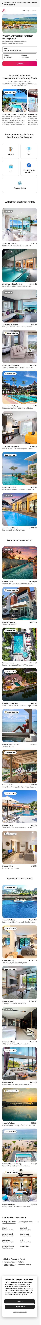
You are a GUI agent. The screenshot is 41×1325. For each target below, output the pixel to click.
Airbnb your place (29, 10)
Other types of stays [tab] (25, 1222)
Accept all (20, 1301)
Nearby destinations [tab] (9, 1222)
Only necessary (20, 1307)
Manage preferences (20, 1312)
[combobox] (20, 50)
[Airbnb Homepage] (3, 10)
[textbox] (11, 57)
